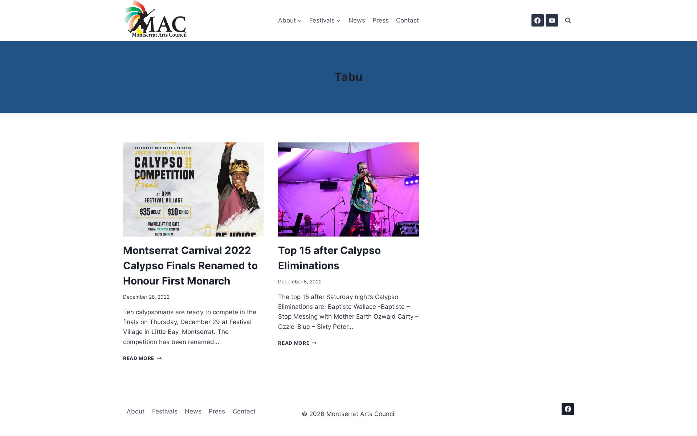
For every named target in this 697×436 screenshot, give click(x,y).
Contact (407, 20)
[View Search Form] (568, 20)
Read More (142, 358)
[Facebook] (537, 20)
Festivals (165, 411)
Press (380, 20)
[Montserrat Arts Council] (159, 20)
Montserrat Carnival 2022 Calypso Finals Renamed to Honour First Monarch (190, 265)
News (356, 20)
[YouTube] (552, 20)
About (135, 411)
